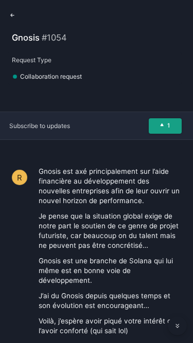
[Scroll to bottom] (177, 326)
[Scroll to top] (177, 303)
